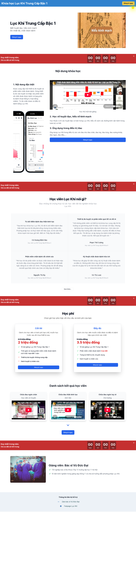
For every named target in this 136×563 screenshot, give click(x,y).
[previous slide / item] (79, 30)
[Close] (133, 56)
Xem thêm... (67, 289)
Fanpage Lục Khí (70, 506)
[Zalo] (58, 502)
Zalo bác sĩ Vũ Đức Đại (70, 502)
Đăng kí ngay (128, 3)
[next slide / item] (124, 30)
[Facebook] (61, 506)
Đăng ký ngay (38, 367)
